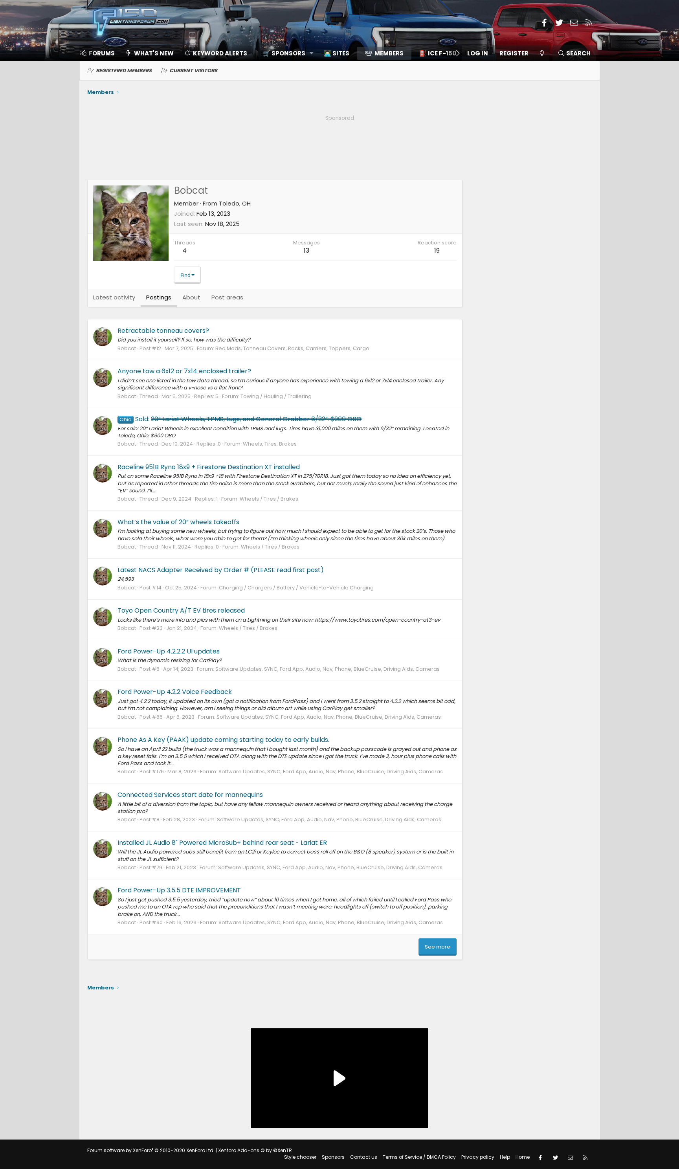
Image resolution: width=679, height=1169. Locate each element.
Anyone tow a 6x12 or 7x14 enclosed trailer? (184, 371)
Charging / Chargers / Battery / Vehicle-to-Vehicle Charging (296, 587)
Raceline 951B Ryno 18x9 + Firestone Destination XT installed (208, 467)
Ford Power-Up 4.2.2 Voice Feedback (174, 691)
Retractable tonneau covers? (163, 330)
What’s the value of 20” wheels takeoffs (178, 522)
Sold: (240, 419)
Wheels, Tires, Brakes (270, 444)
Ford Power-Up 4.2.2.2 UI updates (168, 651)
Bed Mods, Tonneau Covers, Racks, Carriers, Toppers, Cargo (292, 348)
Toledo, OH (235, 203)
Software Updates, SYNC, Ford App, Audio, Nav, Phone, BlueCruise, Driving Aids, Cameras (327, 669)
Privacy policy (477, 1157)
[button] (285, 53)
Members (389, 53)
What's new (154, 53)
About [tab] (191, 297)
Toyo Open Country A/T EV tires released (181, 610)
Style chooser (300, 1157)
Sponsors (333, 1157)
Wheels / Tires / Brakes (269, 499)
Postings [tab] (158, 297)
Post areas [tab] (227, 297)
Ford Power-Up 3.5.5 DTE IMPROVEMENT (179, 890)
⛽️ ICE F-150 (437, 53)
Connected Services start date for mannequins (190, 794)
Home (523, 1157)
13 (306, 250)
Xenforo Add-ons (255, 1150)
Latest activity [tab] (114, 297)
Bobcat (126, 348)
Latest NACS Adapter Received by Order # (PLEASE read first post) (220, 569)
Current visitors (193, 70)
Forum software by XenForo (151, 1150)
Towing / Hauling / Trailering (276, 396)
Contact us (363, 1157)
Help (505, 1157)
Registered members (124, 70)
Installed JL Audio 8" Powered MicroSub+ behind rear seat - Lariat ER (222, 842)
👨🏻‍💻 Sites (336, 53)
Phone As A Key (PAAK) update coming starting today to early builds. (223, 739)
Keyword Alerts (220, 53)
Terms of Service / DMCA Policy (419, 1157)
